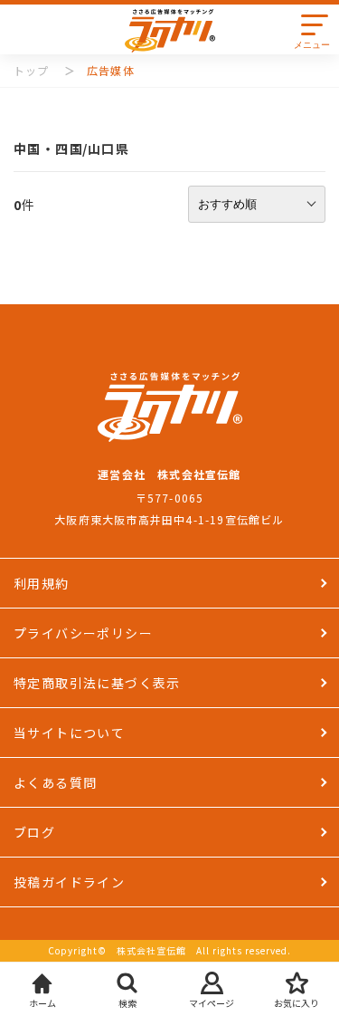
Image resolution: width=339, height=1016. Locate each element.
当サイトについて (69, 733)
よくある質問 (55, 782)
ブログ (34, 832)
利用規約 (42, 583)
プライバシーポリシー (83, 633)
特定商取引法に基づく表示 (97, 683)
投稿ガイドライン (69, 882)
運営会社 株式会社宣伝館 (169, 474)
